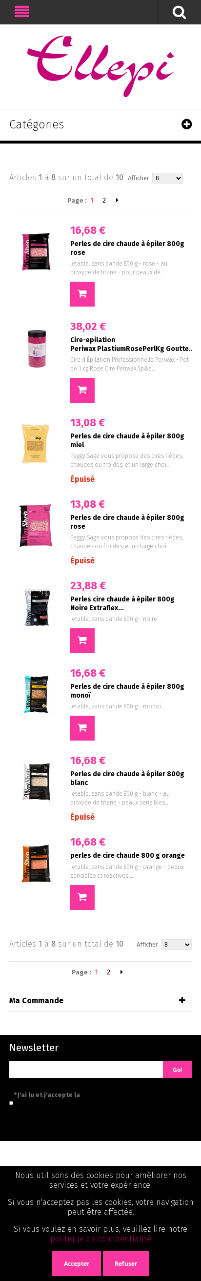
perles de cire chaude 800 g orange (127, 855)
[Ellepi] (100, 66)
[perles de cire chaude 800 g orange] (36, 863)
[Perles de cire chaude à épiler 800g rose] (36, 252)
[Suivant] (117, 200)
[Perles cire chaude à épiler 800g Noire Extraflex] (36, 607)
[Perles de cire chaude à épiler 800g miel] (36, 444)
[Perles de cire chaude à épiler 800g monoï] (36, 695)
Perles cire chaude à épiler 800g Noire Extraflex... (122, 603)
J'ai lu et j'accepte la (90, 1094)
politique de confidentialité (100, 1238)
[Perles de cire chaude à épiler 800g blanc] (36, 782)
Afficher (138, 178)
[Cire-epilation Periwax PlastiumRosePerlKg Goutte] (36, 348)
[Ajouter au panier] (82, 294)
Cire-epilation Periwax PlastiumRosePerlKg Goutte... (132, 344)
